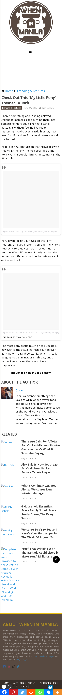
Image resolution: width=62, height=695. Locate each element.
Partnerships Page (44, 656)
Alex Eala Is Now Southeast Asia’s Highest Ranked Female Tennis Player (40, 468)
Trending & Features (11, 108)
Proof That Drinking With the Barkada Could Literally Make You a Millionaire (40, 552)
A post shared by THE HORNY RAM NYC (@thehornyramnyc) (31, 332)
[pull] (31, 52)
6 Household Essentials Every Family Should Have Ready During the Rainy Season (38, 512)
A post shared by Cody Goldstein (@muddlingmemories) (28, 231)
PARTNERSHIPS (47, 682)
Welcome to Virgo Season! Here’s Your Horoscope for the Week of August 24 (39, 533)
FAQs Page (21, 659)
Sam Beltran (48, 108)
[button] (6, 686)
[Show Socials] (50, 687)
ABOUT (32, 682)
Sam (20, 390)
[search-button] (56, 559)
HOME (6, 682)
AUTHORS (18, 682)
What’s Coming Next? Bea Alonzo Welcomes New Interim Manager (38, 489)
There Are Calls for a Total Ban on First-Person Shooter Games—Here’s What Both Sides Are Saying (40, 447)
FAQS (24, 686)
